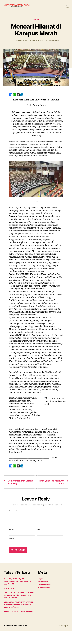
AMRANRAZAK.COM (18, 626)
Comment (13, 511)
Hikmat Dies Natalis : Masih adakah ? (18, 612)
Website (11, 539)
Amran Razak (22, 41)
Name (11, 529)
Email (39, 529)
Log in (40, 579)
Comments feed (44, 584)
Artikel (36, 19)
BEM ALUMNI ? (9, 588)
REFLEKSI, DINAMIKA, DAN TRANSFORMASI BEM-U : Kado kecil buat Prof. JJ (18, 581)
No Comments (54, 41)
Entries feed (43, 582)
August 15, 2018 (38, 41)
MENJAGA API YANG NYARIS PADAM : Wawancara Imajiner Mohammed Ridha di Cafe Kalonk (19, 595)
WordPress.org (44, 587)
